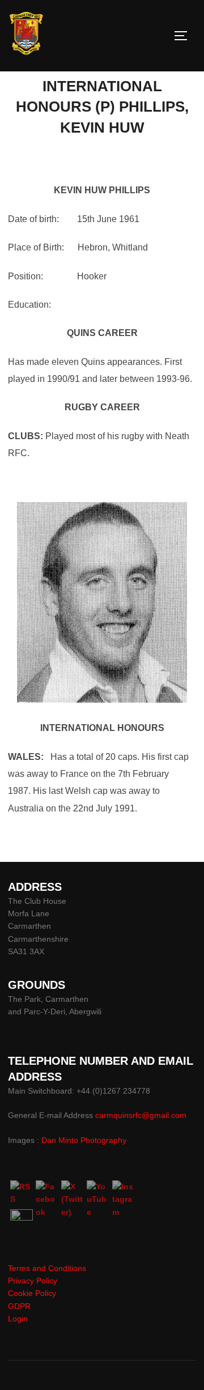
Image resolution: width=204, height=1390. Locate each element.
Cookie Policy (32, 1293)
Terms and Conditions (47, 1268)
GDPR (19, 1306)
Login (18, 1318)
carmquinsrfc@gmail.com (140, 1115)
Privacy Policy (32, 1280)
